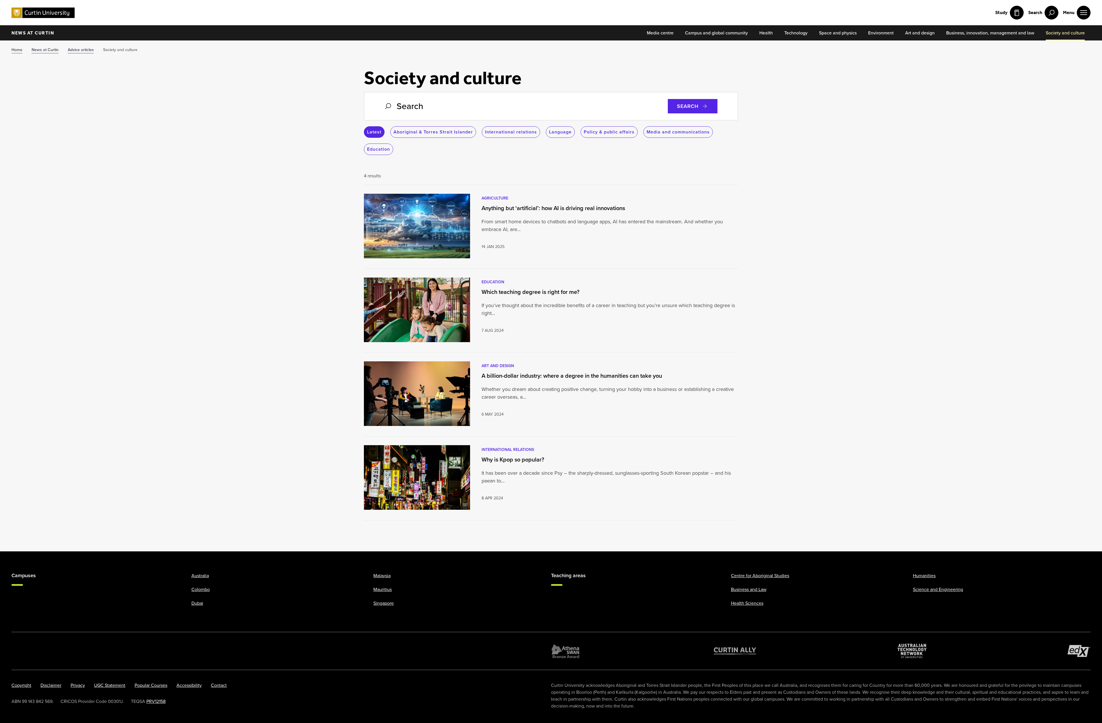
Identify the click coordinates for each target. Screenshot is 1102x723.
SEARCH (688, 106)
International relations (511, 132)
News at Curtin (32, 33)
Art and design (498, 366)
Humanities (924, 575)
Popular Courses (151, 685)
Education (378, 149)
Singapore (383, 603)
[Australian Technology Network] (912, 651)
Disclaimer (50, 685)
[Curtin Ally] (735, 651)
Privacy (78, 685)
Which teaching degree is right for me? (530, 292)
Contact (219, 685)
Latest (374, 132)
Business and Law (749, 589)
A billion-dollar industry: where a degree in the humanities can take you (572, 375)
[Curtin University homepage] (43, 13)
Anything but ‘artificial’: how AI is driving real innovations (553, 208)
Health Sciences (747, 603)
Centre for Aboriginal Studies (760, 575)
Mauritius (382, 589)
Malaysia (382, 575)
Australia (200, 575)
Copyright (21, 685)
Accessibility (189, 685)
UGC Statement (109, 685)
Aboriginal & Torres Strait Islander (433, 132)
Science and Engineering (938, 589)
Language (560, 132)
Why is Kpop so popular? (513, 459)
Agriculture (495, 198)
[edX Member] (1079, 651)
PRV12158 (156, 701)
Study (1001, 12)
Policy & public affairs (609, 132)
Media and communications (678, 132)
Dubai (197, 603)
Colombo (200, 589)
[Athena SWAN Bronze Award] (565, 651)
